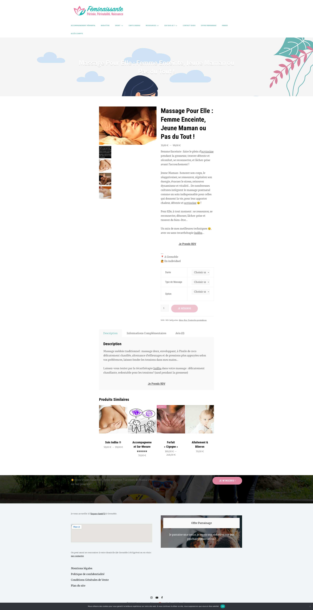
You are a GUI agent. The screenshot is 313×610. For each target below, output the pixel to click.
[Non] (310, 606)
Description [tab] (110, 333)
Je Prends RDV (187, 244)
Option (168, 293)
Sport (117, 25)
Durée (168, 272)
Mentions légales (81, 568)
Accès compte (77, 33)
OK (223, 606)
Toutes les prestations (197, 320)
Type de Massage (173, 281)
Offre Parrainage (208, 25)
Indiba (198, 232)
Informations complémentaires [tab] (146, 333)
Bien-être (105, 25)
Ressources (151, 25)
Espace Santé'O (98, 513)
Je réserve (184, 308)
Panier (225, 25)
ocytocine (207, 151)
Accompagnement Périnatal (83, 25)
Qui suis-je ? (169, 25)
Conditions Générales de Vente (90, 579)
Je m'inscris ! (227, 480)
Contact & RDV (189, 25)
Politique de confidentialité (87, 574)
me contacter (77, 556)
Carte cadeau (134, 25)
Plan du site (78, 585)
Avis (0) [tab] (179, 333)
